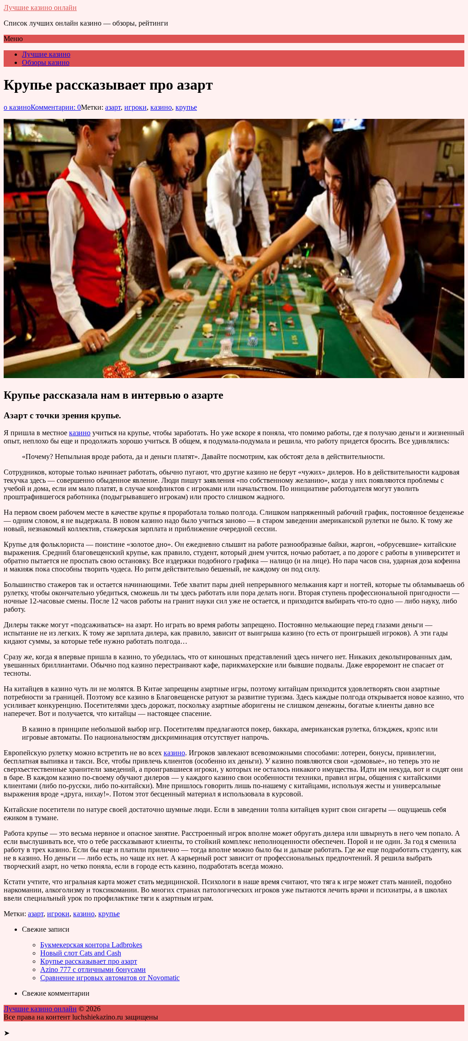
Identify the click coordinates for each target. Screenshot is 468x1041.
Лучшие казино (46, 54)
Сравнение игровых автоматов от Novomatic (110, 978)
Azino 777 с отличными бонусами (93, 969)
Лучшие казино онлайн (40, 7)
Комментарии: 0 (56, 107)
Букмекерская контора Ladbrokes (91, 945)
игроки (135, 107)
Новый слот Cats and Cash (80, 953)
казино (161, 107)
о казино (17, 107)
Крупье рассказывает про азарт (88, 961)
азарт (113, 107)
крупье (186, 107)
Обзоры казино (45, 62)
